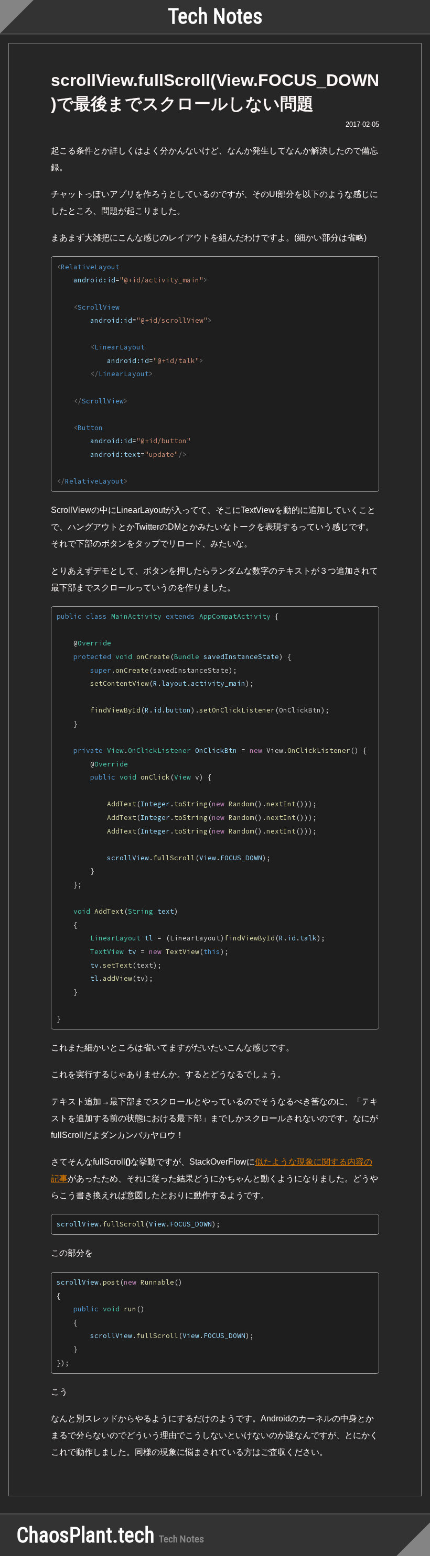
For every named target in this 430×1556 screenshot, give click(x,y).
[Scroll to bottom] (413, 1539)
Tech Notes (215, 16)
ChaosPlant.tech (86, 1535)
